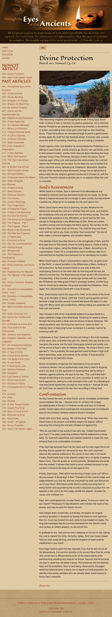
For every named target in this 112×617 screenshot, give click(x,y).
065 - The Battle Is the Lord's (16, 359)
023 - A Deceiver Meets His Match (18, 177)
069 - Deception (9, 372)
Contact (6, 58)
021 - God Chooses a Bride (15, 170)
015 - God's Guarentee (13, 142)
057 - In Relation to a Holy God (17, 324)
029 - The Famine (10, 198)
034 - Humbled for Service (14, 215)
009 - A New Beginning (13, 121)
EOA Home (7, 51)
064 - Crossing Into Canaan (15, 355)
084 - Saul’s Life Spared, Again (17, 77)
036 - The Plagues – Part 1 (15, 222)
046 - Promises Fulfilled (13, 261)
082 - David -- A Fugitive (13, 421)
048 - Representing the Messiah (17, 271)
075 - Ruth (7, 397)
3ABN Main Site (56, 608)
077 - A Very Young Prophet (15, 404)
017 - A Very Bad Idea (12, 152)
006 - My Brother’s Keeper (14, 107)
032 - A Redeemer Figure (14, 208)
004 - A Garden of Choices (15, 100)
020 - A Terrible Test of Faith (15, 166)
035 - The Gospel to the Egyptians (18, 219)
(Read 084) (44, 585)
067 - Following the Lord (14, 366)
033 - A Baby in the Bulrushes (16, 212)
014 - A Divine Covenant (14, 138)
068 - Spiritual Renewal (13, 369)
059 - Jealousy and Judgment (16, 334)
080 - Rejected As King (13, 414)
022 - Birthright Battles (12, 173)
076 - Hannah (8, 400)
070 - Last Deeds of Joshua (15, 376)
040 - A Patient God (11, 236)
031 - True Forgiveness (13, 205)
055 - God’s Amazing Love (15, 313)
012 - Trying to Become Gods (16, 131)
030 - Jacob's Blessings (13, 201)
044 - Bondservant (11, 250)
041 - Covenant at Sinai (13, 240)
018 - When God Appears (14, 156)
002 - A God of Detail (12, 93)
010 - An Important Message (15, 125)
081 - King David (10, 418)
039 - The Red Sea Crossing (16, 233)
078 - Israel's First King (13, 407)
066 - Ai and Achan (11, 362)
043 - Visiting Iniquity (12, 247)
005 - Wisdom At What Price (15, 103)
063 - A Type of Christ (12, 351)
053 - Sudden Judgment (13, 303)
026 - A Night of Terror (12, 187)
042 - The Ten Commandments (17, 243)
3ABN (5, 47)
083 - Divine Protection (13, 73)
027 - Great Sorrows (11, 191)
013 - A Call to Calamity (13, 135)
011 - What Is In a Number (14, 128)
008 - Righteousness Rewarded (17, 118)
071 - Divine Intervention (14, 379)
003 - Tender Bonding (12, 97)
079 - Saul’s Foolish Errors (15, 411)
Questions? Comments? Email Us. (56, 611)
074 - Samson (9, 394)
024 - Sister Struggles (12, 180)
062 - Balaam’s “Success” (14, 348)
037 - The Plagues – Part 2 (15, 226)
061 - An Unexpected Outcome (17, 345)
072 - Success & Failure (13, 383)
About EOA (7, 54)
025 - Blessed (8, 184)
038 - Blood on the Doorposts (16, 229)
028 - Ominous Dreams (13, 194)
